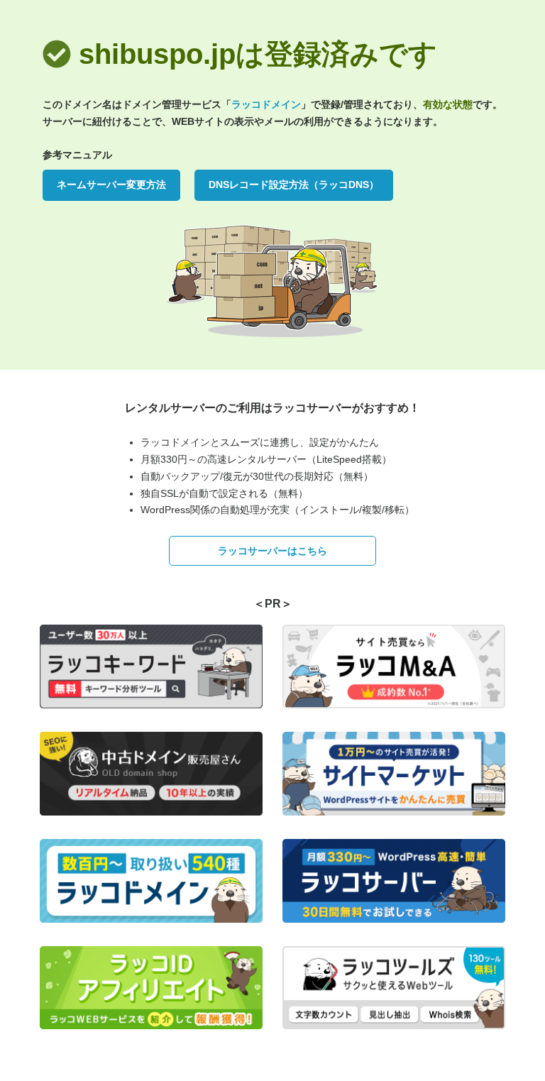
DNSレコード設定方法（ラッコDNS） (294, 184)
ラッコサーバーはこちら (272, 550)
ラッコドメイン (266, 104)
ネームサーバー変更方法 (111, 184)
